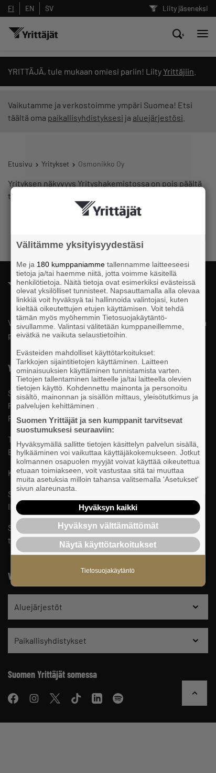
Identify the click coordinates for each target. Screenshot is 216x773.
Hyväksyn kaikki (108, 507)
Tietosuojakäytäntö (108, 570)
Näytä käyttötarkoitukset (107, 544)
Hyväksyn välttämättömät (108, 525)
